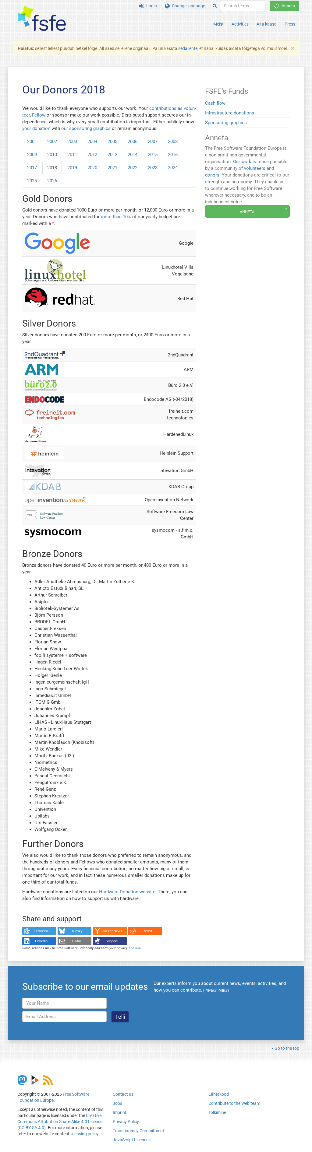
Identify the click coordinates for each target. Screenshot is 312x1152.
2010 (52, 154)
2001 (32, 141)
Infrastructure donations (229, 113)
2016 (173, 154)
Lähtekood (218, 1094)
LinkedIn (41, 941)
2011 (72, 154)
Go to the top (287, 1048)
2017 (32, 167)
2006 (132, 141)
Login (150, 5)
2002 (52, 141)
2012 (92, 154)
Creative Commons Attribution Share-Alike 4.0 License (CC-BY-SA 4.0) (59, 1121)
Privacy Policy (126, 1121)
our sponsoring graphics (86, 128)
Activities (240, 24)
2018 (52, 167)
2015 (153, 154)
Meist (218, 24)
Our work (242, 161)
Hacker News (112, 931)
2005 (112, 141)
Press (290, 24)
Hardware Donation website (127, 892)
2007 (153, 141)
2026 (52, 181)
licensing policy (84, 1133)
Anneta (287, 5)
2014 (132, 154)
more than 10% (116, 216)
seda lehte (187, 48)
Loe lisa (135, 948)
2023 (153, 167)
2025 (32, 181)
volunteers (254, 168)
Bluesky (77, 931)
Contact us (123, 1094)
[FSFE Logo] (42, 19)
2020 (92, 167)
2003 (72, 141)
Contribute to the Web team (234, 1103)
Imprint (119, 1112)
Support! (112, 941)
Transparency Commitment (138, 1130)
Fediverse (41, 931)
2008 (173, 141)
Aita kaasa (267, 24)
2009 (32, 154)
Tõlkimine (217, 1112)
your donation (36, 128)
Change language (187, 5)
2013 (112, 154)
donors (212, 175)
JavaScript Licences (132, 1139)
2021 (112, 167)
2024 (173, 167)
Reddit (147, 931)
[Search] (214, 6)
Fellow (38, 115)
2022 (132, 167)
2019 (72, 167)
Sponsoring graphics (226, 122)
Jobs (117, 1103)
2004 (92, 141)
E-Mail (76, 941)
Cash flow (215, 103)
